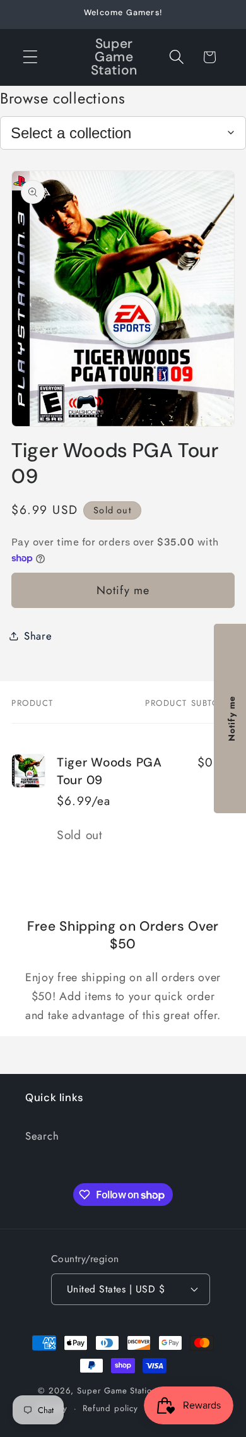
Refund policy (110, 1408)
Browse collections (63, 98)
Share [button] (38, 635)
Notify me (123, 590)
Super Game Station (116, 1391)
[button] (30, 57)
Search (42, 1135)
